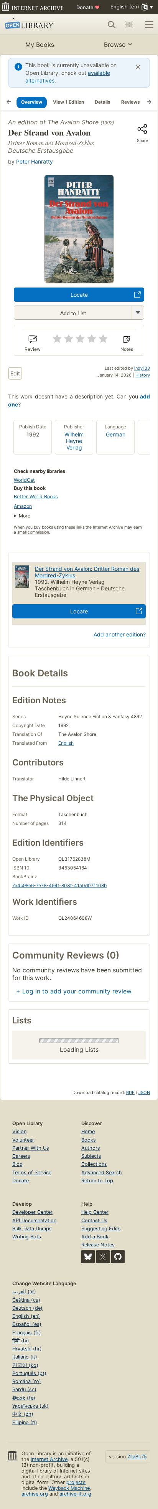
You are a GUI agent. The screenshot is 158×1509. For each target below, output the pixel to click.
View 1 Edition (68, 102)
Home (88, 1131)
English (66, 743)
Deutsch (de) (27, 1308)
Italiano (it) (24, 1357)
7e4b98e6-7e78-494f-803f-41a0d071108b (59, 885)
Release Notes (98, 1245)
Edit (15, 373)
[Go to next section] (149, 102)
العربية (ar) (24, 1291)
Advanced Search (101, 1172)
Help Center (95, 1212)
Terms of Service (31, 1172)
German (115, 434)
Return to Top (97, 1180)
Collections (94, 1164)
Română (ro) (26, 1381)
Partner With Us (30, 1148)
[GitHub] (118, 1256)
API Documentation (34, 1220)
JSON (144, 1092)
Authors (90, 1148)
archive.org (34, 1494)
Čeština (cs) (26, 1300)
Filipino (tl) (24, 1422)
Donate (88, 7)
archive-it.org (75, 1494)
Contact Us (94, 1220)
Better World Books (36, 496)
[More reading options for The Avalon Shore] (138, 313)
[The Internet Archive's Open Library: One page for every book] (35, 24)
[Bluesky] (88, 1256)
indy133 (142, 368)
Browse (114, 44)
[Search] (111, 24)
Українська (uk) (30, 1406)
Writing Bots (26, 1237)
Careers (21, 1156)
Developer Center (32, 1212)
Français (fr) (26, 1332)
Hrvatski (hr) (27, 1349)
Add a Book (95, 1237)
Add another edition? (120, 634)
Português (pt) (29, 1373)
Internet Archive (49, 1459)
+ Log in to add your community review (74, 991)
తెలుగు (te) (23, 1398)
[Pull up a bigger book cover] (79, 280)
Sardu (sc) (24, 1389)
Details (102, 102)
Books (88, 1140)
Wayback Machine (69, 1488)
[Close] (138, 66)
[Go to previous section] (8, 102)
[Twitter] (103, 1256)
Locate (79, 294)
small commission (33, 532)
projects (76, 1482)
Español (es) (26, 1324)
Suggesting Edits (101, 1228)
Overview (31, 102)
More (24, 516)
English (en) (26, 1316)
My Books (39, 44)
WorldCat (24, 480)
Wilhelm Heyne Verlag (74, 441)
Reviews (130, 102)
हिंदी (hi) (20, 1341)
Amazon (23, 506)
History (142, 375)
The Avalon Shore (73, 122)
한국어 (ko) (25, 1365)
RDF (130, 1092)
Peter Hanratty (34, 161)
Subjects (91, 1156)
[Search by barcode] (129, 24)
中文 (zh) (22, 1414)
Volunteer (23, 1140)
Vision (19, 1131)
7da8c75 (137, 1456)
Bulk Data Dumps (32, 1228)
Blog (17, 1164)
